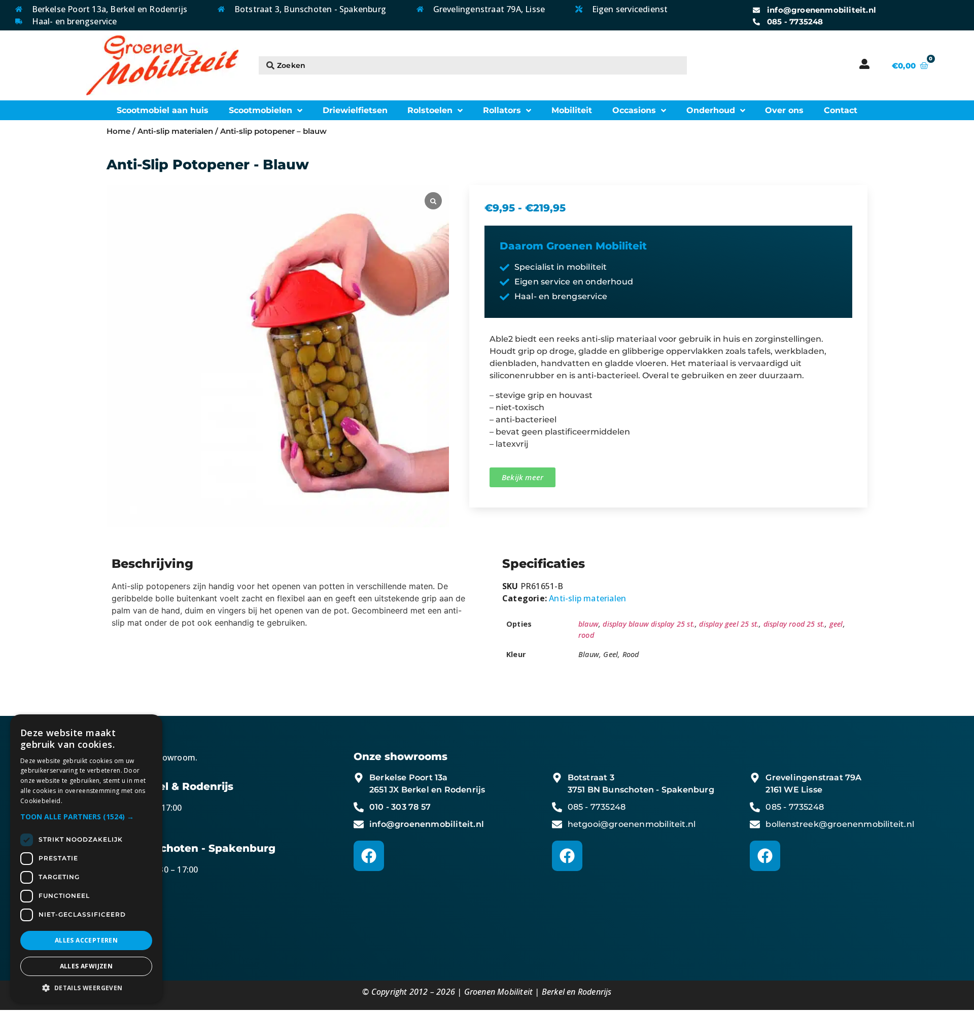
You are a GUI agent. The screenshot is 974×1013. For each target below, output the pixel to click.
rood (586, 635)
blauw (588, 624)
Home (118, 131)
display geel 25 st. (729, 624)
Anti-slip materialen (175, 131)
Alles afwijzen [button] (86, 966)
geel (836, 624)
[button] (86, 816)
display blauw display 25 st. (649, 624)
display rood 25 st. (794, 624)
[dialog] (86, 858)
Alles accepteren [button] (86, 940)
